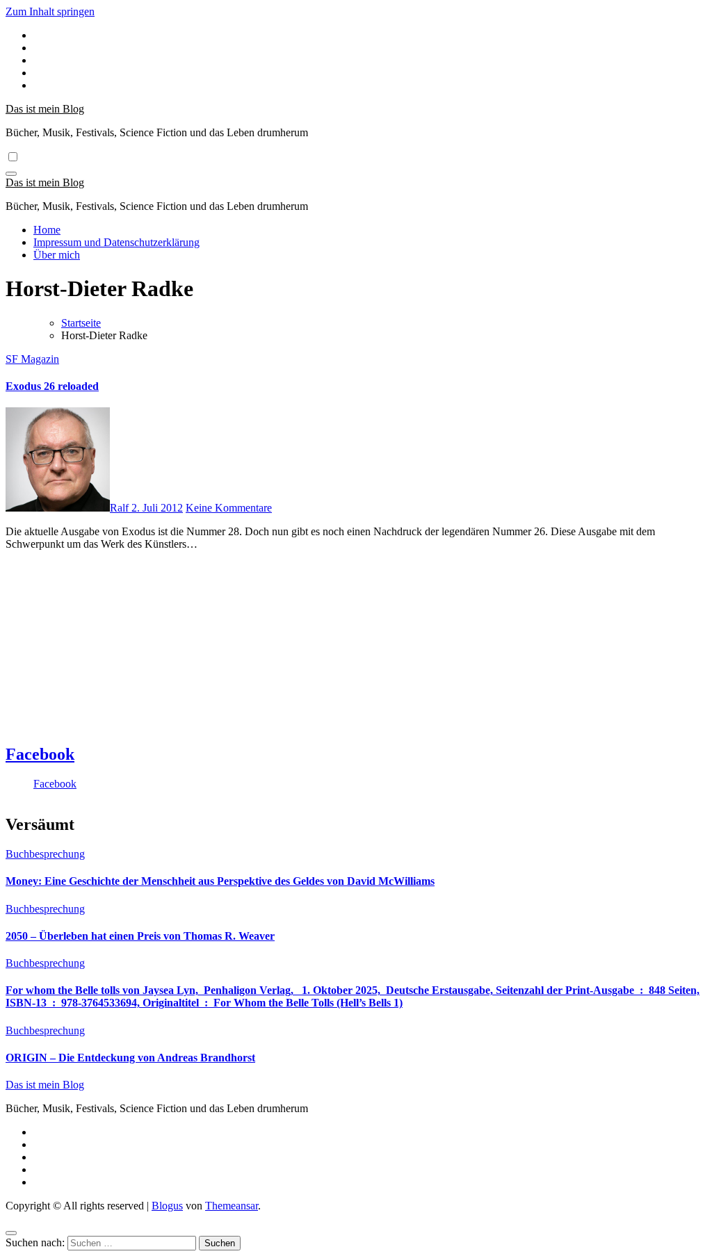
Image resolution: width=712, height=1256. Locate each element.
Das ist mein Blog (45, 109)
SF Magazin (32, 359)
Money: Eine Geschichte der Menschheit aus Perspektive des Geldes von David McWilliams (220, 881)
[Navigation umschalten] (11, 174)
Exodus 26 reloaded (52, 386)
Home (46, 230)
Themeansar (231, 1206)
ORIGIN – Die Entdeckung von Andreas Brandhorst (130, 1057)
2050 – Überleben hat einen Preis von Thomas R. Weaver (140, 936)
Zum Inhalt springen (50, 11)
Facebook (40, 754)
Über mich (56, 255)
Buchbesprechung (45, 854)
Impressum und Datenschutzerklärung (116, 242)
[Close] (11, 1233)
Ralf (120, 508)
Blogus (167, 1206)
